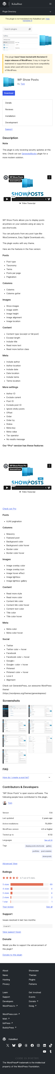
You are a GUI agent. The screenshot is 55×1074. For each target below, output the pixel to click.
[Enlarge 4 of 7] (23, 752)
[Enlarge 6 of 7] (49, 722)
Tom (23, 84)
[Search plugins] (29, 29)
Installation (10, 116)
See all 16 (48, 840)
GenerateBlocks (29, 153)
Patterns (33, 984)
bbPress (8, 1023)
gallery (48, 846)
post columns (46, 851)
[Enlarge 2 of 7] (23, 722)
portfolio (36, 851)
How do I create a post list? (16, 777)
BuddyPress (9, 1027)
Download (8, 93)
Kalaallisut (13, 1039)
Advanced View (10, 863)
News (5, 975)
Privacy (6, 984)
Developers (8, 1001)
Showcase (34, 970)
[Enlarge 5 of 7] (49, 708)
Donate (33, 1001)
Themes (32, 975)
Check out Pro (9, 508)
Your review (8, 907)
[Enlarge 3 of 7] (23, 738)
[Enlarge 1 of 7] (23, 708)
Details (8, 103)
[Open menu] (51, 4)
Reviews (9, 109)
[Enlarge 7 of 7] (49, 739)
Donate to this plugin (12, 955)
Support (9, 129)
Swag (33, 1006)
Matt (6, 1018)
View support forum (12, 932)
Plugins (32, 979)
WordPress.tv (10, 1006)
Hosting (6, 979)
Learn (5, 992)
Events (32, 997)
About (5, 970)
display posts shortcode (35, 846)
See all (49, 907)
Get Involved (35, 992)
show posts (47, 856)
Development (11, 122)
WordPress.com (11, 1014)
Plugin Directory (9, 11)
